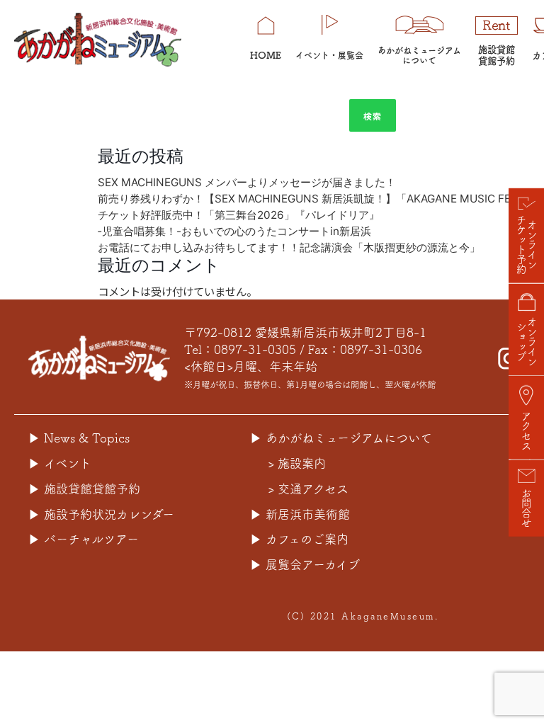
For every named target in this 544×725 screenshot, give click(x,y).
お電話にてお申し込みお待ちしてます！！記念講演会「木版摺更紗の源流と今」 (289, 247)
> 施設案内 (297, 463)
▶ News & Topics (79, 438)
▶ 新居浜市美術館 (300, 514)
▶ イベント (59, 463)
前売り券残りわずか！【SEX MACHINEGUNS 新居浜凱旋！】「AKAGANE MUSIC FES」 (313, 198)
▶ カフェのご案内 (299, 539)
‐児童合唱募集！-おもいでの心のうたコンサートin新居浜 (234, 231)
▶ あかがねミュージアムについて (341, 438)
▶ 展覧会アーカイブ (305, 565)
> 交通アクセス (308, 489)
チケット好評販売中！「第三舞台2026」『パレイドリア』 (244, 215)
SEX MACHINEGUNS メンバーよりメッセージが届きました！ (247, 182)
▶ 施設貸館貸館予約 (84, 489)
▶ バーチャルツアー (83, 539)
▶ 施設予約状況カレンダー (101, 514)
